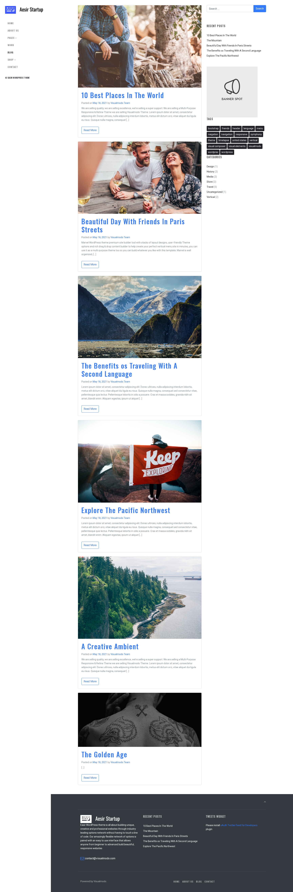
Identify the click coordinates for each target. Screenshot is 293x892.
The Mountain (214, 40)
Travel (210, 186)
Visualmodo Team (120, 103)
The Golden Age (104, 754)
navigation (226, 134)
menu (260, 128)
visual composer (217, 146)
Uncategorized (214, 192)
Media (210, 176)
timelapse (223, 140)
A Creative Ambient (110, 646)
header (236, 128)
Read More (90, 130)
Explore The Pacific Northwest (125, 510)
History (210, 171)
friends (225, 128)
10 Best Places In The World (122, 95)
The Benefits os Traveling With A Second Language (129, 369)
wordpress (227, 152)
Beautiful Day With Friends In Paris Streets (133, 225)
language (248, 128)
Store (210, 181)
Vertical (211, 197)
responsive (241, 134)
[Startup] (24, 9)
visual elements (237, 146)
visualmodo (255, 146)
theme (211, 140)
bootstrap (213, 128)
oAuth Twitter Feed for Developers (238, 825)
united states (239, 140)
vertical (253, 140)
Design (210, 166)
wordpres (213, 152)
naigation (213, 134)
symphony (256, 134)
